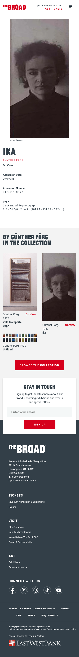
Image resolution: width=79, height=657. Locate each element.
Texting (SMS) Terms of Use (51, 629)
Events (12, 507)
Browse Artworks (18, 567)
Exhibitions (14, 562)
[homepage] (14, 7)
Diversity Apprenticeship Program (32, 608)
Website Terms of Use (18, 629)
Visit (13, 521)
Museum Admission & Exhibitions (27, 501)
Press (31, 615)
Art (12, 556)
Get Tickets (54, 8)
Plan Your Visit (16, 527)
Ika (44, 332)
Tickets (16, 495)
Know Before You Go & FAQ (23, 537)
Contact (52, 615)
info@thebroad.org (19, 476)
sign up (39, 424)
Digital (65, 608)
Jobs (18, 615)
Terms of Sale (33, 629)
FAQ (43, 615)
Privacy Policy (70, 629)
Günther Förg (13, 159)
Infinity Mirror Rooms (20, 532)
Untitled (8, 349)
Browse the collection (39, 365)
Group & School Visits (20, 542)
